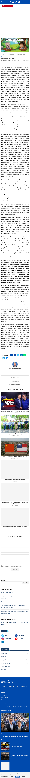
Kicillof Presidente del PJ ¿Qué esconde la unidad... (15, 411)
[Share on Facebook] (15, 355)
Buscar (3, 580)
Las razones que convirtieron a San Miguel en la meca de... (15, 30)
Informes (15, 653)
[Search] (28, 2)
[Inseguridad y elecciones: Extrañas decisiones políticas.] (15, 517)
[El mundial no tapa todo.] (5, 746)
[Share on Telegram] (4, 358)
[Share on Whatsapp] (24, 355)
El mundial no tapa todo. (7, 592)
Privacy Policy (4, 695)
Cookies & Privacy (5, 699)
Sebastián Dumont (7, 60)
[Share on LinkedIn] (21, 355)
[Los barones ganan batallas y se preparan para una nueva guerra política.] (15, 424)
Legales (3, 692)
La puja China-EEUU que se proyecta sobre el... (15, 456)
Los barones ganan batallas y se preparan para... (15, 433)
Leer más (23, 776)
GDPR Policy (4, 697)
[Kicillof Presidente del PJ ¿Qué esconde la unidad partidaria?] (15, 401)
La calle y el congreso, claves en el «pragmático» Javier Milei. (15, 28)
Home (2, 706)
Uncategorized (11, 54)
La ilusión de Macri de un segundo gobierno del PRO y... (14, 10)
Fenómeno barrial (5, 601)
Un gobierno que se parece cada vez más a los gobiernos (14, 736)
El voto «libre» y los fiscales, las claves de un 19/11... (13, 19)
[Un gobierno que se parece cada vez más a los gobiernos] (5, 756)
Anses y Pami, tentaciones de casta (10, 23)
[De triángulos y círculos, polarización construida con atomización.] (15, 492)
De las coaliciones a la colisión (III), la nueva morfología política (16, 12)
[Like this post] (11, 355)
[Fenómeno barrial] (5, 766)
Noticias (15, 656)
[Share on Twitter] (18, 355)
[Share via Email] (7, 358)
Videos (15, 669)
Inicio (4, 54)
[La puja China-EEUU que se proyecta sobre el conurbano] (15, 447)
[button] (14, 6)
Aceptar (17, 776)
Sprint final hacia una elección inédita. (15, 479)
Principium (4, 622)
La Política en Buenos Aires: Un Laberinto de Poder (13, 21)
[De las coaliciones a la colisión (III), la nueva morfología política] (15, 722)
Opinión (15, 660)
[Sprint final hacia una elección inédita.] (15, 469)
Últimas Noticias (15, 663)
